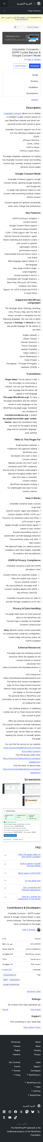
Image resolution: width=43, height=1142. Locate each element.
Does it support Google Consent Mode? (30, 864)
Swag (16, 1075)
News (38, 1046)
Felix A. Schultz (34, 59)
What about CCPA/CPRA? (29, 873)
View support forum (32, 1027)
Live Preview (20, 66)
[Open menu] (4, 3)
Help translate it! (21, 19)
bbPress (36, 1091)
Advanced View (34, 991)
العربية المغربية (29, 1106)
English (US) (7, 970)
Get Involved (14, 1062)
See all (5, 1009)
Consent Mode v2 (9, 975)
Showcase (15, 1042)
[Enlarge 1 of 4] (37, 787)
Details (35, 75)
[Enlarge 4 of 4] (37, 811)
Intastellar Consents (13, 113)
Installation (33, 87)
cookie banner (14, 980)
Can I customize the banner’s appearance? (31, 888)
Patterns (16, 1054)
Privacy (37, 1054)
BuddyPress (34, 1095)
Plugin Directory (34, 11)
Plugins (17, 1050)
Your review (35, 1009)
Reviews (34, 81)
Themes (16, 1046)
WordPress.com (32, 1082)
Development (32, 93)
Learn (38, 1062)
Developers (36, 1070)
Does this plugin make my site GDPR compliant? (29, 855)
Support (34, 99)
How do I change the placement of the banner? (29, 897)
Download (35, 66)
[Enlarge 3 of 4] (37, 799)
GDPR (5, 980)
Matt (37, 1087)
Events (17, 1066)
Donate (15, 1070)
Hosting (37, 1050)
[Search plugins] (15, 27)
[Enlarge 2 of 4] (17, 787)
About (38, 1042)
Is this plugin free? (33, 881)
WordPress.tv (33, 1075)
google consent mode (11, 984)
